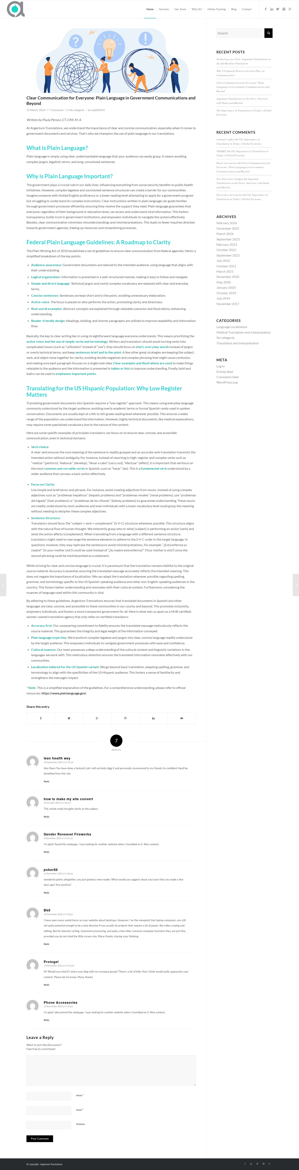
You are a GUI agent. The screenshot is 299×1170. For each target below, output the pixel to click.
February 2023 (226, 244)
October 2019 (226, 293)
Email (79, 1109)
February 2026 (226, 223)
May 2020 (223, 282)
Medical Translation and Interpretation (243, 332)
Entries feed (224, 371)
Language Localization (231, 327)
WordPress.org (227, 382)
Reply (46, 781)
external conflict (225, 139)
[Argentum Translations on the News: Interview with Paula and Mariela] (3, 585)
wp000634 (98, 110)
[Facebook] (266, 9)
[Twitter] (278, 9)
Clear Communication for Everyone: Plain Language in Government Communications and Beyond (243, 87)
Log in (220, 366)
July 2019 (223, 298)
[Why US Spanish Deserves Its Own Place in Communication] (296, 585)
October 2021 (226, 266)
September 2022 (228, 255)
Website (80, 1124)
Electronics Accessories (229, 195)
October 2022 (226, 250)
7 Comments (56, 110)
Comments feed (227, 377)
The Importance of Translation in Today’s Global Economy (238, 141)
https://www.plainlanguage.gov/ (63, 693)
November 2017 (227, 304)
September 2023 (228, 239)
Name (80, 1095)
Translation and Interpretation (237, 343)
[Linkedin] (272, 9)
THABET (221, 151)
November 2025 (227, 228)
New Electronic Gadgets (229, 179)
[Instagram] (284, 9)
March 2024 (225, 234)
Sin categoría (76, 110)
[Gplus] (290, 9)
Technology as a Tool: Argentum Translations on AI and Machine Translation (243, 61)
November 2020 (227, 277)
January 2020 (226, 287)
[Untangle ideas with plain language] (111, 60)
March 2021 (225, 271)
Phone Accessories (226, 163)
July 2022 (223, 260)
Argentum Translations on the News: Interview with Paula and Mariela (242, 101)
